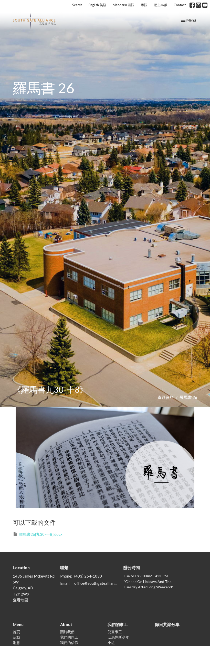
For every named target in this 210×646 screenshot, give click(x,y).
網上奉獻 (160, 5)
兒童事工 (115, 632)
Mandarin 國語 (123, 5)
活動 (16, 637)
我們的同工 (69, 637)
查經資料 (166, 397)
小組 (111, 642)
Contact (180, 5)
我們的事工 (118, 624)
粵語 (144, 5)
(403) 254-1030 (88, 576)
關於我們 (67, 632)
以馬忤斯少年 (118, 637)
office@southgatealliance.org (96, 583)
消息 (16, 642)
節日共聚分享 (167, 624)
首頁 (16, 632)
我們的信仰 (69, 642)
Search (77, 5)
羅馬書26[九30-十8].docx (40, 534)
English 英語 (97, 5)
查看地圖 (20, 600)
